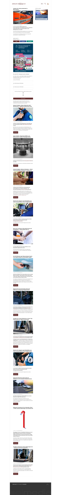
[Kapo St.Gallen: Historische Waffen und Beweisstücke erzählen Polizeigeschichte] (23, 148)
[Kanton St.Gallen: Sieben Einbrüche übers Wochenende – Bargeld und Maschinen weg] (23, 114)
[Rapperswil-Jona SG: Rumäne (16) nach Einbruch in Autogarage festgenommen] (23, 297)
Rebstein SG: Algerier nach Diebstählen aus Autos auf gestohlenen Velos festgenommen (22, 201)
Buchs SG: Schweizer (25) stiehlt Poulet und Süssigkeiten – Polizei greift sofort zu (22, 229)
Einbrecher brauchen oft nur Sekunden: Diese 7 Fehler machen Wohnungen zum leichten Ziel (23, 408)
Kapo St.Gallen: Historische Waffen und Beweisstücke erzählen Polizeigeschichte (22, 136)
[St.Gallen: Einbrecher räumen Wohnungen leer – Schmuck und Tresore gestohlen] (23, 455)
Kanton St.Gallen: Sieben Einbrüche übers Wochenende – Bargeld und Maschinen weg (22, 106)
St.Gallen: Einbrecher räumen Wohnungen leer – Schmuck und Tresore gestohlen (23, 447)
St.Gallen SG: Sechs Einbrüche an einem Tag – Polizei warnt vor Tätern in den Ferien (23, 319)
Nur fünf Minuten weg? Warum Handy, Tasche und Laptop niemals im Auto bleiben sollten (22, 257)
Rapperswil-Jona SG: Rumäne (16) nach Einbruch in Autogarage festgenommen (21, 289)
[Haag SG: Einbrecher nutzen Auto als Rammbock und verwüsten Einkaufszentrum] (23, 386)
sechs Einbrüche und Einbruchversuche (19, 337)
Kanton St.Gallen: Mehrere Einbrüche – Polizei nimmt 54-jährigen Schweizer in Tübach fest (23, 170)
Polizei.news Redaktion (19, 217)
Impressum (15, 484)
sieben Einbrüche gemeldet (27, 124)
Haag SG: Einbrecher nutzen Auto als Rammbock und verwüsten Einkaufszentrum (22, 378)
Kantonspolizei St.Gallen (28, 160)
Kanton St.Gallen (24, 189)
